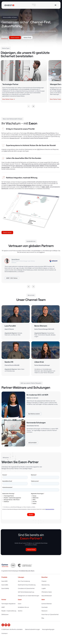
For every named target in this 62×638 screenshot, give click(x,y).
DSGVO (42, 165)
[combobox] (55, 5)
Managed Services (15, 138)
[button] (28, 286)
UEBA (5, 151)
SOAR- (47, 187)
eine (10, 185)
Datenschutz (19, 165)
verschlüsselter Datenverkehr (31, 165)
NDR (38, 149)
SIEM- (43, 187)
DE (55, 5)
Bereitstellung (27, 185)
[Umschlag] (9, 625)
